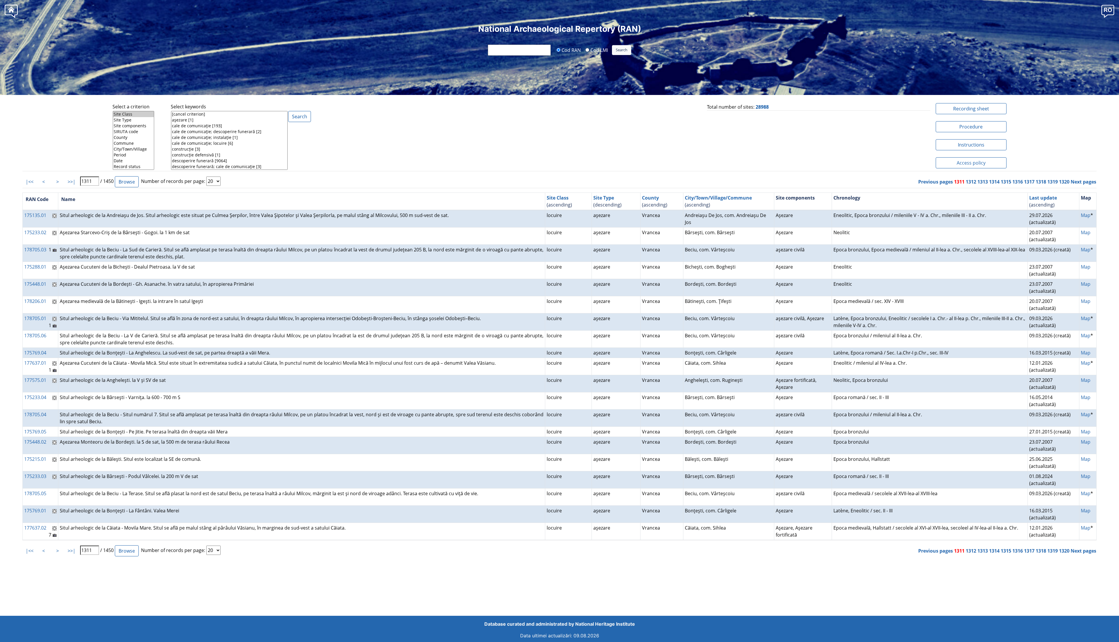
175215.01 (35, 459)
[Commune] (133, 143)
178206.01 (35, 301)
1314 (994, 182)
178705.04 (35, 414)
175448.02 (35, 442)
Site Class (558, 198)
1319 (1052, 182)
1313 (982, 182)
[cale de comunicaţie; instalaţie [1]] (229, 137)
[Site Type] (133, 120)
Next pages (1083, 182)
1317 (1029, 182)
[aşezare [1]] (229, 120)
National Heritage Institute (605, 624)
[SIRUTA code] (133, 132)
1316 (1017, 182)
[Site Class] (133, 114)
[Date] (133, 161)
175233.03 (35, 476)
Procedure (971, 127)
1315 (1006, 182)
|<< (30, 182)
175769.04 (35, 353)
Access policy (971, 163)
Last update (1043, 198)
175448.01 (35, 284)
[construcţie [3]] (229, 149)
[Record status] (133, 167)
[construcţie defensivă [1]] (229, 155)
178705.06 (35, 335)
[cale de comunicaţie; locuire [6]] (229, 143)
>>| (71, 182)
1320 (1064, 182)
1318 (1041, 182)
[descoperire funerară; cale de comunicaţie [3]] (229, 167)
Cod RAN (570, 50)
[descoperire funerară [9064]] (229, 161)
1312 (971, 182)
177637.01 (35, 363)
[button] (1107, 11)
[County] (133, 137)
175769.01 (35, 510)
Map (1085, 215)
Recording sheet (971, 108)
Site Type (603, 198)
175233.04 (35, 397)
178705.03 (35, 249)
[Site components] (133, 126)
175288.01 (35, 267)
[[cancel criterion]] (229, 114)
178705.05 (35, 493)
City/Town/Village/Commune (718, 198)
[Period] (133, 155)
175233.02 (35, 232)
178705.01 (35, 318)
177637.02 (35, 528)
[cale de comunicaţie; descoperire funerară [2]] (229, 132)
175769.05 (35, 431)
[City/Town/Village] (133, 149)
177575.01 (35, 380)
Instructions (971, 145)
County (650, 198)
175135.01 (35, 215)
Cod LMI (598, 50)
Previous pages (935, 182)
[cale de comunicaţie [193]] (229, 126)
